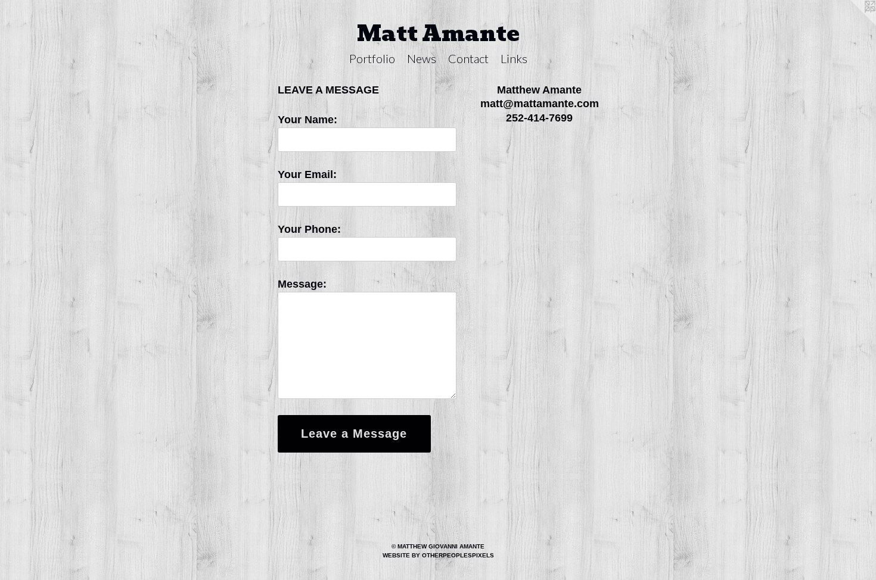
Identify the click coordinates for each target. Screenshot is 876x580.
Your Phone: (309, 229)
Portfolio (372, 58)
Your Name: (307, 120)
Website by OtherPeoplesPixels (438, 555)
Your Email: (307, 174)
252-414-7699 (539, 118)
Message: (302, 284)
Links (514, 58)
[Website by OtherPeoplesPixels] (852, 24)
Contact (468, 58)
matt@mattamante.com (539, 104)
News (421, 58)
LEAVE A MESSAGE (328, 90)
